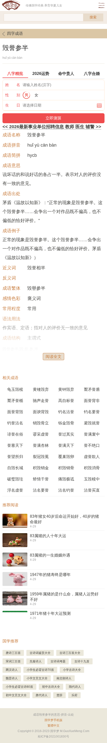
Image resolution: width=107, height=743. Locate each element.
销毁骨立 (41, 423)
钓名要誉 (92, 412)
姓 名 (12, 85)
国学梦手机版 (53, 720)
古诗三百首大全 (69, 653)
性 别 (12, 95)
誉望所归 (15, 457)
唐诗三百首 (13, 653)
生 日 (12, 105)
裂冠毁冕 (41, 457)
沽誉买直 (92, 490)
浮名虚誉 (15, 490)
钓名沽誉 (66, 412)
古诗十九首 (81, 661)
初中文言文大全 (16, 695)
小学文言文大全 (37, 678)
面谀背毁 (41, 412)
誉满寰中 (92, 434)
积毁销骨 (66, 468)
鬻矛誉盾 (92, 389)
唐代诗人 (42, 695)
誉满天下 (66, 445)
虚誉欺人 (92, 457)
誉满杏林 (41, 445)
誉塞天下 (15, 445)
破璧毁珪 (15, 479)
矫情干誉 (41, 479)
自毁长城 (15, 468)
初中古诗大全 (51, 686)
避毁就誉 (92, 423)
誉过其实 (66, 434)
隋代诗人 (75, 686)
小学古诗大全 (72, 670)
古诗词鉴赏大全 (40, 653)
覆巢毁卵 (66, 457)
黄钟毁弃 (66, 389)
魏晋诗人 (12, 678)
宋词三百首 (13, 661)
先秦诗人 (36, 661)
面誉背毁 (15, 412)
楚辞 (59, 695)
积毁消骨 (92, 468)
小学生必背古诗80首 (19, 686)
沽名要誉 (41, 490)
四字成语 (15, 33)
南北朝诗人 (63, 678)
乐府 (74, 695)
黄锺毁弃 (41, 389)
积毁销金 (41, 468)
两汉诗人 (12, 670)
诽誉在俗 (15, 434)
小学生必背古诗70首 (40, 670)
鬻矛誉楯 (15, 401)
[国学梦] (13, 5)
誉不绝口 (92, 445)
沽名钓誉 (66, 490)
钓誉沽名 (15, 423)
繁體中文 (53, 725)
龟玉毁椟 (15, 389)
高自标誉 (66, 401)
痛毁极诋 (66, 479)
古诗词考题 (58, 661)
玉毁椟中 (92, 479)
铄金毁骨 (66, 423)
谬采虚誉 (41, 434)
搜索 (93, 17)
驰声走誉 (41, 401)
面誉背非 (92, 401)
